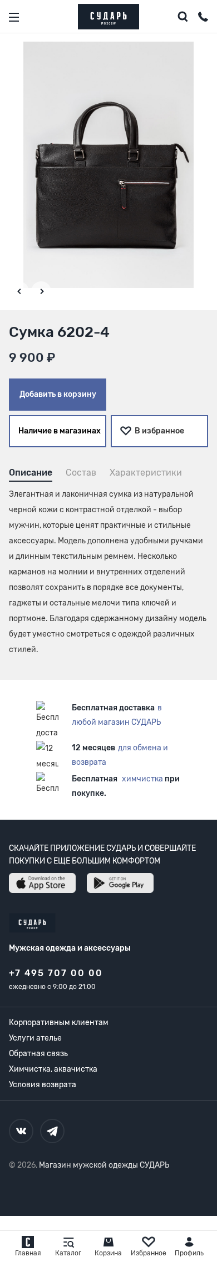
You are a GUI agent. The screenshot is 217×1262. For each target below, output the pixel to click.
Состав (81, 472)
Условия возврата (42, 1084)
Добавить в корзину (57, 394)
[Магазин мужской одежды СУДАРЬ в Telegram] (52, 1131)
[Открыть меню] (14, 17)
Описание (30, 472)
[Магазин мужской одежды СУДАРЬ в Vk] (21, 1131)
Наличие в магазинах (59, 431)
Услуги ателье (35, 1038)
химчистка (142, 779)
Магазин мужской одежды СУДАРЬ (104, 1165)
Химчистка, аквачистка (53, 1069)
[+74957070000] (203, 18)
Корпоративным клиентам (58, 1022)
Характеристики (146, 472)
